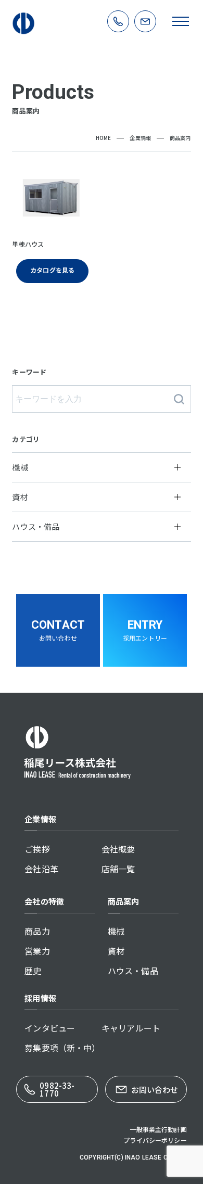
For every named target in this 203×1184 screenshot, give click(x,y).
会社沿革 (41, 868)
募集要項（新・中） (62, 1047)
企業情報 (140, 138)
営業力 (36, 951)
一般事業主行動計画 (158, 1129)
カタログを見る (52, 269)
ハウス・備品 (133, 970)
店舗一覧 (118, 868)
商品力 (36, 931)
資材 (116, 951)
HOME (103, 138)
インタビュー (49, 1028)
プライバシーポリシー (155, 1140)
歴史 (32, 970)
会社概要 (118, 849)
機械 (116, 931)
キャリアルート (131, 1028)
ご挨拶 (36, 849)
